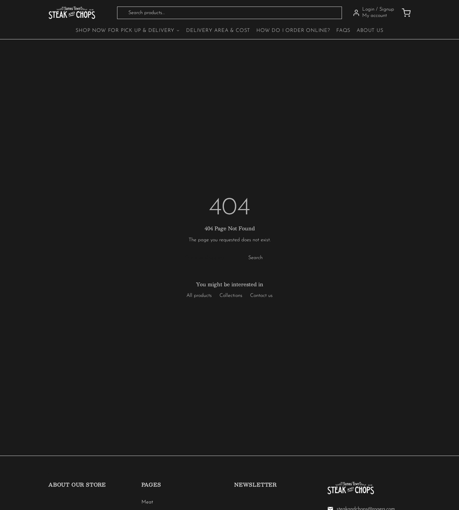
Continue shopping (204, 257)
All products (199, 295)
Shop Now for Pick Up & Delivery (125, 30)
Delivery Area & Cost (218, 30)
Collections (231, 295)
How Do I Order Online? (293, 30)
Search (255, 257)
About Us (370, 30)
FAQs (343, 30)
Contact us (261, 295)
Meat (147, 502)
